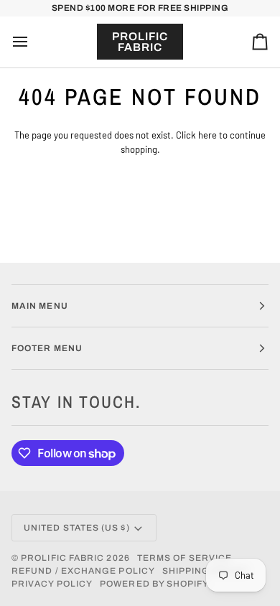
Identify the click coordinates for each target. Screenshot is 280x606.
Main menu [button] (39, 306)
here (207, 135)
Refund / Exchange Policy (83, 571)
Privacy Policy (52, 584)
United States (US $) (77, 528)
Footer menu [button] (47, 348)
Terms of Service (184, 558)
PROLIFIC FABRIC (62, 558)
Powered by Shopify (154, 584)
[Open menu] (33, 42)
